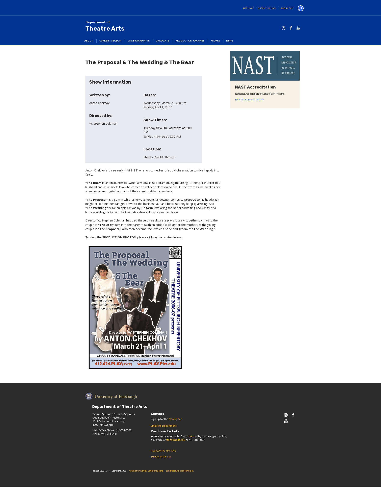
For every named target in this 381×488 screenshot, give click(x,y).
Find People (287, 8)
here (191, 436)
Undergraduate (138, 40)
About (88, 40)
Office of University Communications (146, 470)
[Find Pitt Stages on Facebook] (290, 28)
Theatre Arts (104, 26)
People (215, 40)
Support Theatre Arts (163, 451)
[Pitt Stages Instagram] (283, 28)
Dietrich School (267, 8)
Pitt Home (248, 8)
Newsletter (175, 419)
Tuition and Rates (161, 456)
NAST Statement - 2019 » (249, 99)
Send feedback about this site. (180, 470)
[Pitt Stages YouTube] (298, 28)
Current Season (110, 40)
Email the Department (163, 425)
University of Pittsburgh (94, 7)
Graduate (162, 40)
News (229, 40)
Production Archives (190, 40)
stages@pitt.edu (175, 440)
